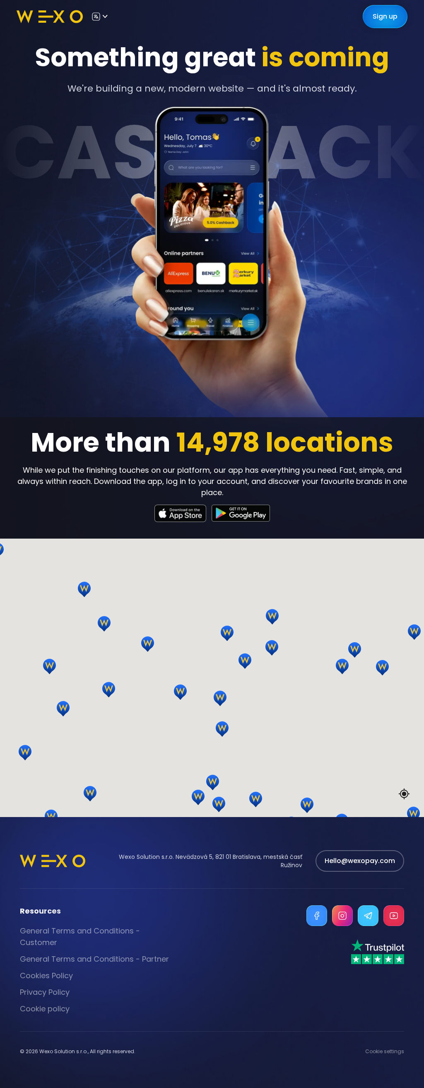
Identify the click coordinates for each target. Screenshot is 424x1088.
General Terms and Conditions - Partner (94, 959)
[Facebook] (316, 915)
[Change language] (99, 16)
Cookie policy (45, 1008)
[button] (398, 725)
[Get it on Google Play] (241, 513)
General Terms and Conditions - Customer (80, 937)
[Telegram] (368, 915)
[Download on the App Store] (180, 513)
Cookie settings (384, 1051)
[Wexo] (50, 16)
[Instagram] (342, 915)
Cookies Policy (46, 975)
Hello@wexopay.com (360, 861)
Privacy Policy (45, 992)
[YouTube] (393, 915)
